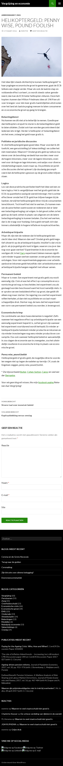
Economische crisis (10, 606)
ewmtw (24, 31)
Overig (4, 629)
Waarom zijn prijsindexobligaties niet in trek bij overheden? (28, 688)
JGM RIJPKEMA (8, 724)
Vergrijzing (6, 595)
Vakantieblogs (8, 627)
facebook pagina (46, 382)
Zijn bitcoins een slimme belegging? (17, 572)
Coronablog (6, 567)
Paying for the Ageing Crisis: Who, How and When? (24, 646)
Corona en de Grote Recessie (15, 557)
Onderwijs (6, 614)
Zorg (3, 601)
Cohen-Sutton (34, 371)
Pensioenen (6, 598)
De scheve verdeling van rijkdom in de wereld (41, 714)
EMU (19, 15)
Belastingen (6, 619)
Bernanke (10, 375)
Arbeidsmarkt (8, 15)
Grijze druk (16, 729)
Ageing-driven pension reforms (15, 664)
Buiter (23, 371)
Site (3, 507)
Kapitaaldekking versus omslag (16, 414)
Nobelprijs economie (10, 624)
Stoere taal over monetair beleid (17, 403)
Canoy (45, 371)
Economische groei (10, 609)
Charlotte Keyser (9, 714)
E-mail (5, 495)
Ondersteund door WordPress (13, 762)
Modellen (5, 622)
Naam (5, 482)
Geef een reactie (40, 31)
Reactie (5, 445)
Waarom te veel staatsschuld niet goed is (30, 708)
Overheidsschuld (9, 603)
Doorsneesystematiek (11, 578)
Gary (22, 253)
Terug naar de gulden (11, 562)
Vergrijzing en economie (15, 3)
